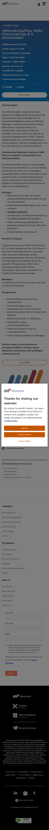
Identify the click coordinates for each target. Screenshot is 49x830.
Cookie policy (11, 421)
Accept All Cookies (24, 434)
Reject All (24, 428)
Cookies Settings (24, 441)
